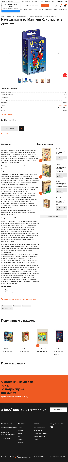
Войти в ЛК (58, 410)
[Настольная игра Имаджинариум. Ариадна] (59, 336)
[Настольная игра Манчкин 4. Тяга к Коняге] (47, 161)
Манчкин (64, 100)
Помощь (36, 439)
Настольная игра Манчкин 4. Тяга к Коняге (61, 152)
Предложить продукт (38, 410)
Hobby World (63, 105)
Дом (25, 9)
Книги (55, 9)
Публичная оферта (39, 456)
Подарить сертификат (37, 1)
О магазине (21, 427)
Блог (53, 1)
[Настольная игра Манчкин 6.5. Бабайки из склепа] (47, 193)
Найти (45, 5)
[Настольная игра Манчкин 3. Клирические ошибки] (47, 210)
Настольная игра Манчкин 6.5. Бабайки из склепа (61, 185)
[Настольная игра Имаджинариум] (8, 336)
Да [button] (6, 11)
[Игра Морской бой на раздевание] (42, 336)
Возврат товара (38, 430)
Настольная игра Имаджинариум (7, 352)
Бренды (20, 433)
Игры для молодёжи (7, 308)
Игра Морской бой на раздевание (42, 352)
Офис (30, 9)
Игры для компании (7, 305)
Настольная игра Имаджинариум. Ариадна (58, 353)
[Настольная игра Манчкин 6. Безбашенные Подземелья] (47, 177)
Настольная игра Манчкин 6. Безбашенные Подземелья (61, 169)
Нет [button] (15, 11)
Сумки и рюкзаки (38, 9)
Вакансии (20, 442)
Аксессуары (48, 9)
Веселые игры (17, 305)
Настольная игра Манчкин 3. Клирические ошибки (61, 202)
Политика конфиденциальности (24, 456)
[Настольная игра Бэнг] (25, 336)
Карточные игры (26, 305)
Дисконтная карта (39, 436)
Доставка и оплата (25, 1)
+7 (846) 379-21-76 (61, 1)
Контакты (47, 1)
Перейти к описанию (7, 114)
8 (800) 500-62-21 (15, 410)
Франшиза (20, 439)
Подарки (19, 9)
